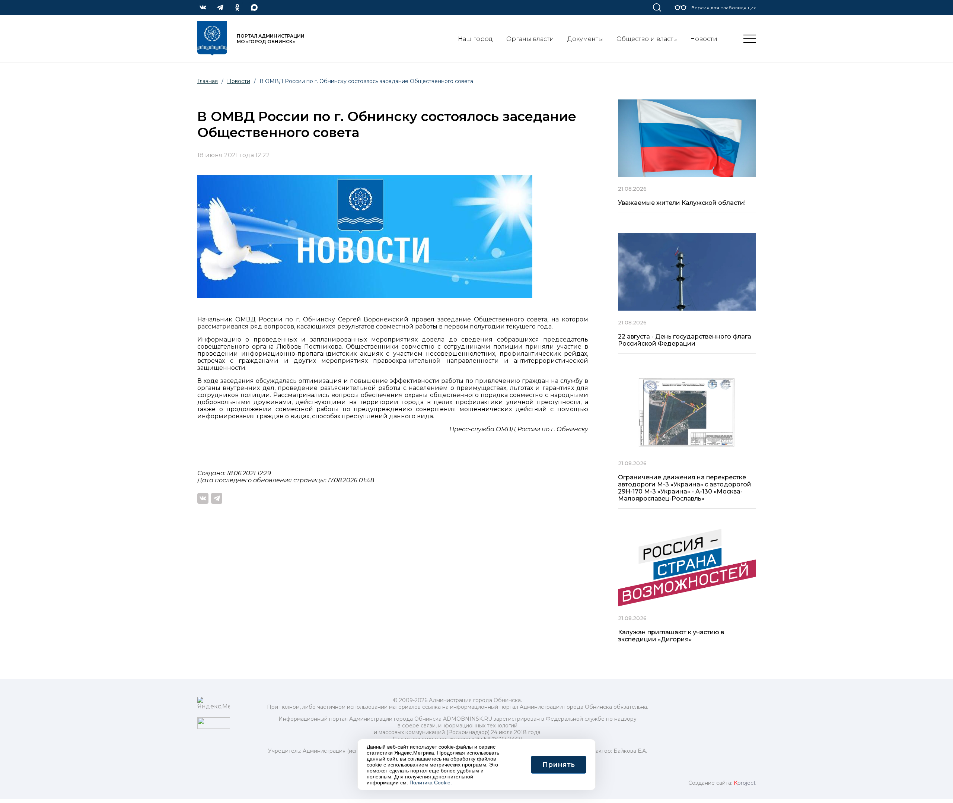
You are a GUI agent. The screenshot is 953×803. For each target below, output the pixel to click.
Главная (207, 81)
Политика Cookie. (430, 782)
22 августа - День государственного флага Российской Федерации (684, 340)
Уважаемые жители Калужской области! (682, 202)
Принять (558, 765)
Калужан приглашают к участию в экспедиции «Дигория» (671, 636)
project (745, 783)
